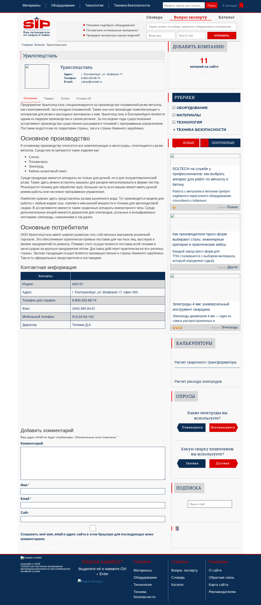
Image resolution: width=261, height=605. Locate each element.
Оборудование (63, 5)
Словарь (154, 17)
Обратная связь (221, 577)
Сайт (25, 512)
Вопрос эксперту (190, 17)
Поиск (212, 5)
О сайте (215, 570)
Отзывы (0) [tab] (83, 98)
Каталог (226, 17)
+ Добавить (204, 79)
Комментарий (32, 443)
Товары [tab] (49, 98)
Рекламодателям (222, 591)
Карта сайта (218, 584)
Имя (25, 485)
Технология (94, 5)
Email (26, 498)
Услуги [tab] (65, 98)
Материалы (32, 5)
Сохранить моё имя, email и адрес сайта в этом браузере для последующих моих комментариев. (87, 536)
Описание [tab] (30, 98)
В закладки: (230, 5)
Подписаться (210, 514)
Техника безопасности (132, 5)
